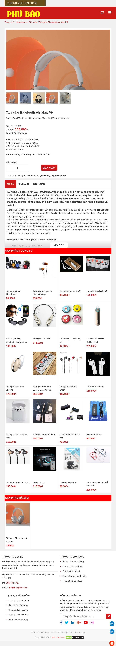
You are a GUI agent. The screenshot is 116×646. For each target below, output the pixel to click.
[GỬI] (108, 616)
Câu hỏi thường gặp (78, 632)
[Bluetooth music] (98, 415)
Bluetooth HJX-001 (69, 482)
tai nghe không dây (45, 175)
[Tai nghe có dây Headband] (18, 272)
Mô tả (10, 184)
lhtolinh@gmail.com (18, 587)
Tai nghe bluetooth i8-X (44, 434)
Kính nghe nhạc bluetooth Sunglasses (16, 340)
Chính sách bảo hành (73, 566)
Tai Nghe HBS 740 (41, 338)
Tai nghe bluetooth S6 (70, 291)
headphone (60, 175)
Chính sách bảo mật (18, 614)
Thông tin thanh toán (72, 581)
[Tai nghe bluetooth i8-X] (44, 415)
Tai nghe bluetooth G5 (97, 291)
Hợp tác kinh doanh (18, 610)
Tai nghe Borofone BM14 (68, 388)
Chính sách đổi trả (71, 571)
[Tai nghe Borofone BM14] (71, 367)
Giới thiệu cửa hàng (18, 605)
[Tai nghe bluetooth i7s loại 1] (18, 415)
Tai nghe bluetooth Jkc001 (15, 388)
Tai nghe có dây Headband (13, 292)
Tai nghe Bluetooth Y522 (18, 482)
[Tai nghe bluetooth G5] (98, 272)
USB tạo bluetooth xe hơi (70, 436)
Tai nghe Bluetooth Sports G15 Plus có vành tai (42, 388)
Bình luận (39, 184)
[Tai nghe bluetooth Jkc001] (18, 367)
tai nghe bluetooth (26, 175)
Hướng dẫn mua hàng (73, 561)
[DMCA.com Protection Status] (74, 637)
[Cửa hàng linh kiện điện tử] (23, 13)
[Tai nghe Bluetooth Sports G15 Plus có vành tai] (44, 367)
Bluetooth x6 (39, 482)
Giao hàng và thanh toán (74, 576)
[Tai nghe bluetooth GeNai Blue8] (98, 320)
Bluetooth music (94, 434)
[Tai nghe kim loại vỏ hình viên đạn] (44, 272)
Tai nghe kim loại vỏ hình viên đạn (42, 292)
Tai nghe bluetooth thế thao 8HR (97, 484)
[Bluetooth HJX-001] (71, 463)
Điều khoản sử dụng (18, 619)
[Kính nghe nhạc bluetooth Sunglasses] (18, 320)
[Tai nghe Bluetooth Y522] (18, 463)
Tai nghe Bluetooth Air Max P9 (16, 539)
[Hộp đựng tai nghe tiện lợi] (71, 320)
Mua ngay (49, 167)
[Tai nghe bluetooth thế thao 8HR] (98, 463)
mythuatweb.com (58, 637)
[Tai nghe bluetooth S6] (71, 272)
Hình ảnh (23, 184)
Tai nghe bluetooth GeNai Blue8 (95, 340)
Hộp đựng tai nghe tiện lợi (71, 340)
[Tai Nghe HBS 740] (44, 320)
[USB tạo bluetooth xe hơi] (71, 415)
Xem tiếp (59, 245)
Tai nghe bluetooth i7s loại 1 (16, 436)
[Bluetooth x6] (44, 463)
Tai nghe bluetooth (95, 386)
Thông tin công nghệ (19, 600)
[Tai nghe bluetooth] (98, 367)
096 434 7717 (43, 154)
